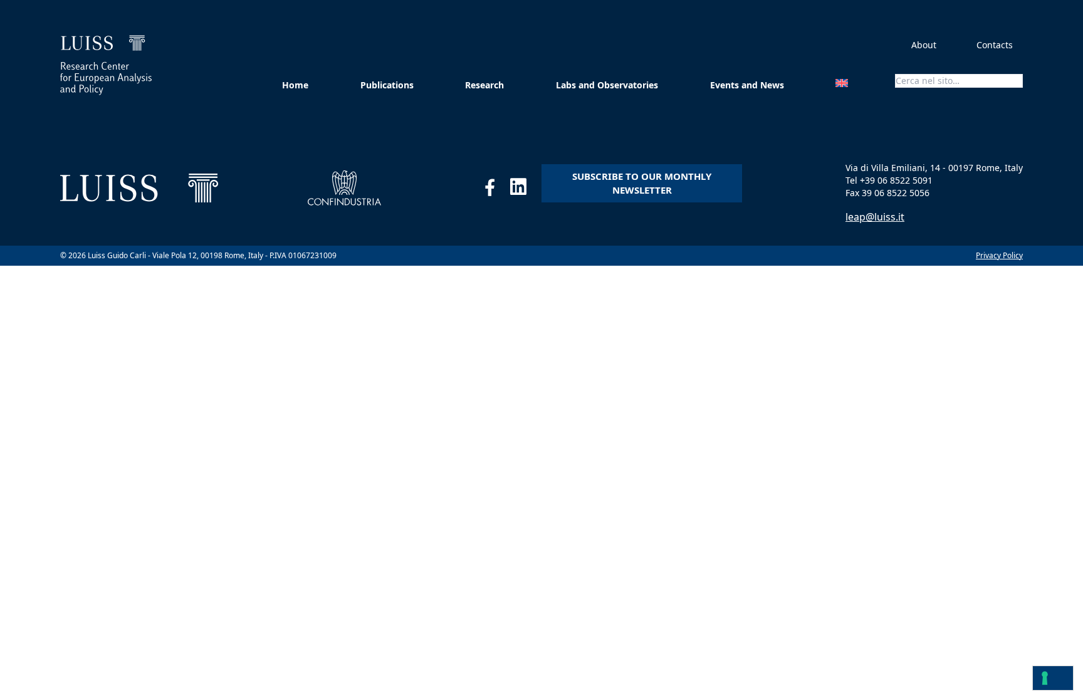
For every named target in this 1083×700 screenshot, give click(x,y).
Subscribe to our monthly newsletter (641, 183)
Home (295, 85)
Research (484, 85)
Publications (387, 85)
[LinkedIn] (526, 190)
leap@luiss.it (874, 217)
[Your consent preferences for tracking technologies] (1053, 678)
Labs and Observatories (607, 85)
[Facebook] (497, 190)
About (923, 45)
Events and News (747, 85)
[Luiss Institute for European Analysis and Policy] (106, 65)
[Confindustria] (344, 188)
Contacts (994, 45)
